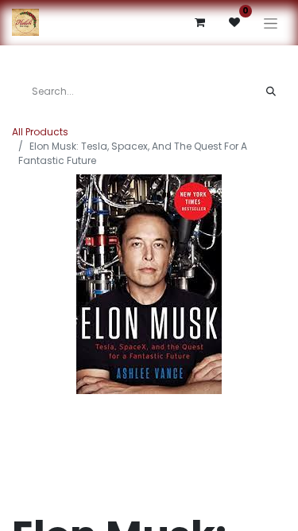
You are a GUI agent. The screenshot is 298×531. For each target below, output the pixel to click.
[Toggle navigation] (270, 22)
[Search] (271, 91)
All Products (40, 132)
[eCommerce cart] (199, 22)
